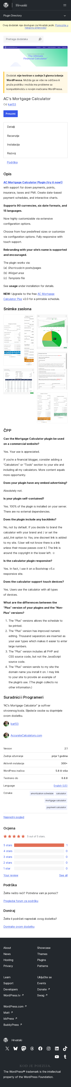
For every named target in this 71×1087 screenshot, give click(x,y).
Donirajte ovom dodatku (18, 926)
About (7, 948)
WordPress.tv (13, 995)
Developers (10, 989)
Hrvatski (17, 1040)
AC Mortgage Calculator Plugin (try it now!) (33, 182)
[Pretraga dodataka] (40, 39)
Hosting (8, 960)
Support (8, 983)
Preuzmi (11, 113)
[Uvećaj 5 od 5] (63, 397)
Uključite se (44, 977)
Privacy (8, 966)
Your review (10, 875)
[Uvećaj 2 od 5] (29, 373)
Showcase (43, 948)
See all (63, 875)
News (7, 954)
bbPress (10, 1018)
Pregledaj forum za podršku (20, 901)
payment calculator (56, 807)
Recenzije (13, 135)
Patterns (42, 966)
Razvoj (11, 153)
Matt (8, 1012)
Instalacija (13, 144)
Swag (42, 995)
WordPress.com (15, 1006)
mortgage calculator (55, 800)
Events (41, 983)
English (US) (61, 785)
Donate (43, 989)
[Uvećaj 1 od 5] (29, 319)
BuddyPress (12, 1024)
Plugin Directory (12, 15)
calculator (61, 793)
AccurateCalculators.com (26, 735)
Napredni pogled (13, 817)
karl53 (12, 104)
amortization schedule (42, 793)
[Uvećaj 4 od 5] (63, 356)
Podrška (12, 162)
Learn (7, 977)
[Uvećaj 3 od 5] (63, 319)
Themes (42, 954)
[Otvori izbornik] (65, 5)
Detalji (11, 126)
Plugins (41, 960)
